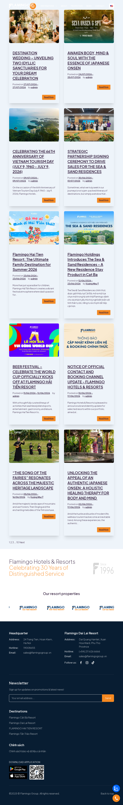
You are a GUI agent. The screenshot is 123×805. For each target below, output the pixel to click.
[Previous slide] (12, 648)
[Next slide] (111, 648)
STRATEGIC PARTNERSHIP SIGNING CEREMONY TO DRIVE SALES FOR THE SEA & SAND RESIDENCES (88, 161)
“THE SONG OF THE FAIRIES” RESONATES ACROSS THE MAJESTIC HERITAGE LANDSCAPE (33, 480)
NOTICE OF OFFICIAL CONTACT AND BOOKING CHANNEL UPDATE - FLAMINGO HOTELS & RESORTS (86, 376)
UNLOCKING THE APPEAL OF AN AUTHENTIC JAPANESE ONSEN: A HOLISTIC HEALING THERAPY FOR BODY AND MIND (88, 485)
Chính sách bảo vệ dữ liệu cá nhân (27, 751)
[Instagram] (87, 662)
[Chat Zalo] (116, 788)
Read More (49, 97)
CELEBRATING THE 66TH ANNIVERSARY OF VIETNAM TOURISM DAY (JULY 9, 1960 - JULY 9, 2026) (34, 161)
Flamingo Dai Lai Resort (22, 722)
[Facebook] (81, 662)
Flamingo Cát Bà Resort (22, 717)
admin (34, 87)
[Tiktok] (93, 662)
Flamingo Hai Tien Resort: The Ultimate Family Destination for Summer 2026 (32, 262)
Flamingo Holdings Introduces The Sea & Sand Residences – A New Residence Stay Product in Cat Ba (86, 264)
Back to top (107, 793)
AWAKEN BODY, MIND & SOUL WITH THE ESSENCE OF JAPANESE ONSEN (88, 60)
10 (17, 542)
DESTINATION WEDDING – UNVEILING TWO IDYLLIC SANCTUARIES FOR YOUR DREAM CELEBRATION (33, 65)
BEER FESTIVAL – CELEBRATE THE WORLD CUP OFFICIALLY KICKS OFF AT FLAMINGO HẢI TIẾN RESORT (34, 376)
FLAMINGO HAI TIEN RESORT (25, 728)
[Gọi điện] (116, 798)
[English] (111, 6)
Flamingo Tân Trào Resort (23, 733)
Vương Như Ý (92, 283)
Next (22, 542)
